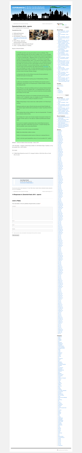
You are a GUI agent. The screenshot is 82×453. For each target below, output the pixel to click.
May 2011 (59, 326)
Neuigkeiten (60, 423)
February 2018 (60, 240)
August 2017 (60, 246)
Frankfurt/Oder (60, 404)
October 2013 (60, 296)
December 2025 (60, 138)
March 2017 (60, 252)
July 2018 (59, 234)
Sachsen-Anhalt (60, 421)
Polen (59, 425)
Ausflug (59, 355)
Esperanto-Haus (60, 391)
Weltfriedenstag (60, 343)
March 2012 (60, 316)
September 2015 (60, 272)
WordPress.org (60, 92)
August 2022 (60, 183)
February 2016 (60, 266)
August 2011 (60, 323)
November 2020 (60, 205)
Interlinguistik (60, 424)
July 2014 (59, 288)
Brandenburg (60, 399)
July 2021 (59, 198)
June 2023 (59, 172)
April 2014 (59, 291)
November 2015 (60, 270)
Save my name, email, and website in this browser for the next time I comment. (27, 232)
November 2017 (60, 242)
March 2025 (60, 148)
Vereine (26, 19)
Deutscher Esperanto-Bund (62, 407)
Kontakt (37, 19)
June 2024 (59, 158)
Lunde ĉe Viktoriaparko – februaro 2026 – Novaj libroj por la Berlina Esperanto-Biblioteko (63, 51)
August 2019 (60, 220)
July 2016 (59, 261)
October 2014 (60, 285)
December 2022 (60, 178)
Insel (59, 341)
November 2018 (60, 230)
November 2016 (60, 256)
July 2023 (59, 170)
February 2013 (60, 304)
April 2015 (59, 278)
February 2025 (60, 149)
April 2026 (59, 134)
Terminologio (60, 432)
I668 (31, 187)
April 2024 (59, 160)
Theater (59, 349)
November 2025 (60, 140)
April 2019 (59, 224)
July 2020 (59, 209)
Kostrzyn (59, 430)
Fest (21, 187)
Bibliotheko (60, 373)
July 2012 (59, 312)
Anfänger (59, 416)
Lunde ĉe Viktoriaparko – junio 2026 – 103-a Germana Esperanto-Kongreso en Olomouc (64, 37)
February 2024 (60, 162)
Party (59, 360)
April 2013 (59, 302)
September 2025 (60, 142)
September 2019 (60, 218)
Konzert (59, 359)
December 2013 (60, 295)
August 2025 (60, 143)
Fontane (59, 401)
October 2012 (60, 309)
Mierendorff (60, 342)
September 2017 (60, 245)
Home (13, 19)
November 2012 (60, 308)
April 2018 (59, 238)
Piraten (59, 387)
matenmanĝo (60, 365)
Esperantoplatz (60, 375)
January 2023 (60, 177)
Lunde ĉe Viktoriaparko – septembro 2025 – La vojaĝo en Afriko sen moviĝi (63, 69)
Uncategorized (60, 445)
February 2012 (60, 317)
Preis (59, 435)
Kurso (59, 414)
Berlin (59, 372)
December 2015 (60, 269)
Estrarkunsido (60, 352)
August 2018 (60, 233)
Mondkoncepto (32, 19)
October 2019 (60, 217)
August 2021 (60, 197)
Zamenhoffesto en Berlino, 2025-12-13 (64, 60)
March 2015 (60, 279)
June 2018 (59, 236)
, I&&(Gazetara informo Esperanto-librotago (20, 23)
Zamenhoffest (60, 344)
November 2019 (60, 216)
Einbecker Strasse (60, 374)
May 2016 (59, 263)
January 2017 (60, 254)
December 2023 (60, 165)
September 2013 (60, 297)
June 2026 (59, 132)
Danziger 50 (60, 383)
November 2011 (60, 319)
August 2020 (60, 208)
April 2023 (59, 174)
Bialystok (59, 428)
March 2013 (60, 303)
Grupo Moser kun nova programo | (63, 121)
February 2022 (60, 190)
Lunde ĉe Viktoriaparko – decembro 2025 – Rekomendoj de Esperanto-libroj (63, 58)
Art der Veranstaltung (61, 347)
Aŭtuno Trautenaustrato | (61, 119)
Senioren (59, 380)
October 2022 (60, 181)
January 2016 (60, 268)
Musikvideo (60, 336)
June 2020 (59, 210)
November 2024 (60, 152)
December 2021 (60, 192)
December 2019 (60, 215)
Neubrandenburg (60, 420)
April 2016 (59, 264)
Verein (59, 398)
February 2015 (60, 280)
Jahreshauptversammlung (62, 364)
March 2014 (60, 292)
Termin (59, 431)
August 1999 (60, 331)
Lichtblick (59, 382)
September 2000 (60, 329)
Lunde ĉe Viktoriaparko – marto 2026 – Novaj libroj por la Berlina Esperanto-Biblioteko (63, 48)
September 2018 (60, 232)
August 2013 (60, 299)
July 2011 (59, 324)
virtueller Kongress (61, 345)
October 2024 (60, 153)
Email (13, 224)
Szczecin (59, 429)
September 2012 (60, 310)
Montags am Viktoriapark (62, 377)
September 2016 (60, 258)
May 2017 (59, 249)
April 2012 (59, 315)
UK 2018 (59, 440)
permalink (19, 189)
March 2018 (60, 239)
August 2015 (60, 273)
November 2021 (60, 193)
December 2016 (60, 255)
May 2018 (59, 237)
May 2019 (59, 223)
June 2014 (59, 289)
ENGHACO (60, 371)
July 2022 (59, 184)
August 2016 (60, 260)
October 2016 (60, 257)
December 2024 (60, 151)
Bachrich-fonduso (60, 436)
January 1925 (60, 332)
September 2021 (60, 196)
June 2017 (59, 248)
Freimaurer (59, 340)
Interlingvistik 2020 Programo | (63, 123)
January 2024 (60, 164)
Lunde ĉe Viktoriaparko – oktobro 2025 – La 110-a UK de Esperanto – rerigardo (63, 65)
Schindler (43, 187)
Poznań (59, 427)
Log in (59, 89)
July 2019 (59, 221)
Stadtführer (59, 339)
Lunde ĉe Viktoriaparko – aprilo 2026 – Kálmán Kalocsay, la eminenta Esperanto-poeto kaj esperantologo (63, 44)
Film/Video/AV (60, 358)
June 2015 (59, 276)
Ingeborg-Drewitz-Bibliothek (62, 397)
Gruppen (59, 376)
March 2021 (60, 201)
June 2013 (59, 301)
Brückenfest (60, 405)
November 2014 (60, 284)
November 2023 (60, 166)
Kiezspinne (25, 187)
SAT (58, 408)
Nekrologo (59, 422)
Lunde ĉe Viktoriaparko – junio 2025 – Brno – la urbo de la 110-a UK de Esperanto (64, 75)
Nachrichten (18, 19)
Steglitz (59, 396)
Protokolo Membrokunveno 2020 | (63, 117)
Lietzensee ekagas (60, 118)
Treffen (22, 19)
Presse (41, 19)
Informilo (59, 413)
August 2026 (60, 130)
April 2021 (59, 200)
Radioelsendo (60, 368)
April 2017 (59, 250)
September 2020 (60, 207)
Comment (14, 206)
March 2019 (60, 225)
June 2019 (59, 222)
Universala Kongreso (61, 437)
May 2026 (59, 133)
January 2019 (60, 228)
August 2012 (60, 311)
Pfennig (40, 187)
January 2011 (60, 328)
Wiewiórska (45, 66)
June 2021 (59, 199)
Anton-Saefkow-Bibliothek (62, 390)
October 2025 (60, 141)
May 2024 (59, 159)
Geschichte (59, 409)
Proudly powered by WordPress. (63, 450)
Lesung (59, 351)
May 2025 (59, 145)
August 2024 (60, 156)
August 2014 (60, 287)
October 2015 (60, 271)
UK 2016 (59, 443)
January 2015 (60, 281)
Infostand (59, 356)
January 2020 (60, 214)
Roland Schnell (26, 27)
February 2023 (60, 176)
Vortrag (59, 350)
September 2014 (60, 286)
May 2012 (59, 313)
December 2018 (60, 229)
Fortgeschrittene (60, 417)
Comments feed (60, 91)
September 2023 (60, 168)
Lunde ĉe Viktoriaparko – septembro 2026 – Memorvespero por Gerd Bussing (63, 32)
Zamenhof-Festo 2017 (61, 127)
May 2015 (59, 277)
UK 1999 (59, 444)
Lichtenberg (60, 389)
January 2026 (60, 137)
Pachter (37, 187)
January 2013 (60, 305)
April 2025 (59, 146)
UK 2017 (59, 442)
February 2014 (60, 293)
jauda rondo (60, 385)
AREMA (59, 384)
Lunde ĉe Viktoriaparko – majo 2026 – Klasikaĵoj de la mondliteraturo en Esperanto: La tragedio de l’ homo (64, 41)
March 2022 (60, 189)
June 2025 (59, 144)
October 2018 (60, 231)
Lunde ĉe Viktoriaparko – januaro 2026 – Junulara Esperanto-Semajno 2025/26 (63, 55)
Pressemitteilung (60, 367)
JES (58, 400)
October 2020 (60, 206)
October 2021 (60, 194)
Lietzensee (59, 379)
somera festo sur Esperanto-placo (20, 37)
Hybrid (59, 337)
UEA (59, 434)
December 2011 (60, 318)
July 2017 (59, 247)
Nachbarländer (60, 419)
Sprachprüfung (60, 363)
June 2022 (59, 185)
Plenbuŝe (59, 388)
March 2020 (60, 212)
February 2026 (60, 136)
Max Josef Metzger (61, 395)
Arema (59, 381)
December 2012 (60, 307)
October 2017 (60, 244)
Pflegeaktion (60, 361)
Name (13, 220)
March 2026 (60, 135)
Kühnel (34, 187)
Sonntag (46, 187)
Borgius (59, 411)
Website (13, 228)
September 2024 (60, 154)
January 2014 (60, 294)
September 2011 (60, 321)
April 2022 (59, 188)
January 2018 (60, 241)
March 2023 (60, 175)
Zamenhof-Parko (60, 393)
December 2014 (60, 283)
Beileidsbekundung (61, 369)
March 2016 (60, 265)
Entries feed (60, 90)
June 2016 (59, 262)
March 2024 (60, 161)
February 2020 (60, 213)
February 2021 (60, 202)
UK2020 (59, 438)
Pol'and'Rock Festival (61, 348)
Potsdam (59, 406)
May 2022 (59, 186)
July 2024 (59, 157)
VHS (59, 415)
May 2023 (59, 173)
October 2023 (60, 167)
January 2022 (60, 191)
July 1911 (59, 333)
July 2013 (59, 300)
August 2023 (60, 169)
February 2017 (60, 253)
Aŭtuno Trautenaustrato (61, 122)
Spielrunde (59, 353)
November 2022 (60, 180)
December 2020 (60, 204)
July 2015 (59, 274)
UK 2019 (59, 439)
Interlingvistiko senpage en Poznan (63, 125)
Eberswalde (60, 403)
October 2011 (60, 320)
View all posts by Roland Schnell (26, 182)
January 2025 (60, 150)
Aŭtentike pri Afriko (61, 67)
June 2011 (59, 325)
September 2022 (60, 182)
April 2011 (59, 327)
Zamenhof (50, 187)
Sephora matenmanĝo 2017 (47, 23)
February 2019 (60, 226)
